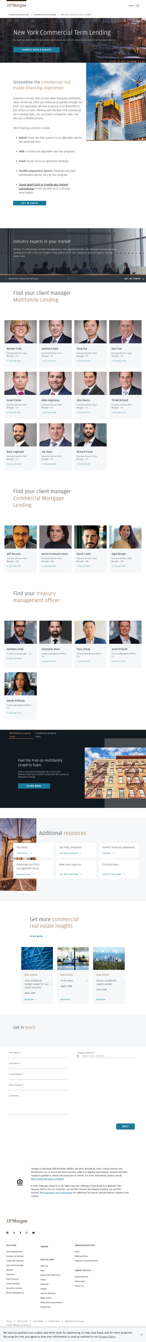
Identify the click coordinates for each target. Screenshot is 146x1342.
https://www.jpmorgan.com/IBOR (47, 1179)
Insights (43, 1289)
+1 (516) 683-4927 (49, 566)
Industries (44, 1284)
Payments (10, 1274)
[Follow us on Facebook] (20, 1233)
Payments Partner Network (86, 1261)
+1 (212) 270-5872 (83, 661)
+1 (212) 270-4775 (49, 361)
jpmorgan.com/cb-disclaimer (59, 1192)
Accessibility (38, 1321)
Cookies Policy (54, 1321)
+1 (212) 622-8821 (83, 566)
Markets (9, 1270)
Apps (42, 1270)
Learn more (34, 786)
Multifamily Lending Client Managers (24, 278)
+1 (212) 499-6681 (14, 412)
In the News (67, 980)
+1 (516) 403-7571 (49, 661)
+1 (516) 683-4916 (118, 412)
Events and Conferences (50, 1275)
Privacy (9, 1321)
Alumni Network (81, 1277)
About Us (44, 1266)
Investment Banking (14, 1265)
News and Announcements (51, 1302)
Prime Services (12, 1279)
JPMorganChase (81, 1256)
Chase (77, 1251)
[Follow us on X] (14, 1233)
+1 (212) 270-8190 (84, 361)
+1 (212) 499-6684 (49, 412)
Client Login (80, 1281)
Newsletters (45, 1307)
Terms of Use (22, 1321)
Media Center (46, 1298)
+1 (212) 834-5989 (14, 566)
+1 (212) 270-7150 (118, 661)
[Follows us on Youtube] (33, 1233)
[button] (141, 1334)
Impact (43, 1279)
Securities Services (14, 1288)
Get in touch (30, 203)
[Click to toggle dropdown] (68, 278)
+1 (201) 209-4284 (14, 658)
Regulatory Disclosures (74, 1321)
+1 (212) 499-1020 (14, 361)
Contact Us (79, 1286)
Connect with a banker (36, 50)
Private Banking (13, 1283)
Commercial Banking (15, 1256)
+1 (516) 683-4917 (118, 566)
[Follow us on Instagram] (27, 1233)
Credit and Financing (15, 1261)
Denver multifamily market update (106, 982)
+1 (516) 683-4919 (14, 464)
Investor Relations (48, 1293)
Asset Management (14, 1251)
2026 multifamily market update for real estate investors (36, 984)
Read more (36, 936)
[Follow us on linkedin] (7, 1233)
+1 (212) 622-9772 (83, 412)
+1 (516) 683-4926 (14, 713)
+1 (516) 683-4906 (118, 361)
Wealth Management (15, 1293)
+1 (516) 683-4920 (49, 464)
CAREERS (44, 1246)
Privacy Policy (107, 1336)
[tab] (21, 735)
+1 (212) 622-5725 (83, 464)
